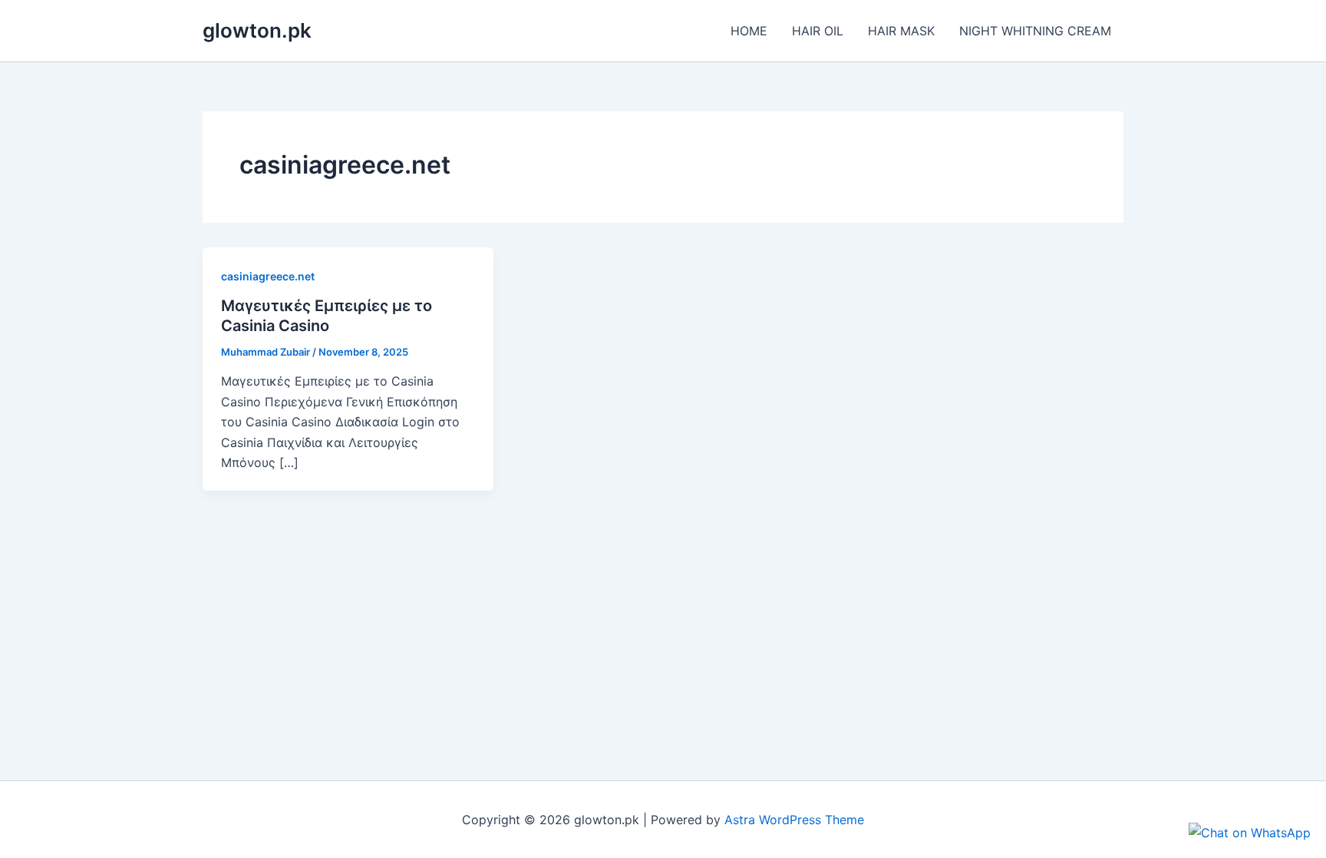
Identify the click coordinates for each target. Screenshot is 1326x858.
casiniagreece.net (268, 276)
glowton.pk (257, 30)
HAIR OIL (817, 30)
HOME (749, 30)
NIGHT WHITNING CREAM (1035, 30)
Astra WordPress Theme (794, 819)
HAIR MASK (901, 30)
